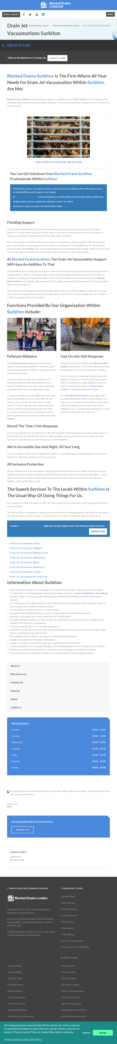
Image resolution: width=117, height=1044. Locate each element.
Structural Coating (70, 984)
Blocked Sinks (14, 966)
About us (15, 666)
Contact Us (97, 531)
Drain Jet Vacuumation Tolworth (26, 572)
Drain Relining (101, 593)
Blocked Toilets (15, 978)
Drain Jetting (67, 922)
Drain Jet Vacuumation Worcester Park (29, 576)
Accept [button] (102, 1033)
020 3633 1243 (18, 45)
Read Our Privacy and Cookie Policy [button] (23, 1039)
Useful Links (70, 957)
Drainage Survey (15, 984)
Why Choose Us (19, 674)
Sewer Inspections (17, 997)
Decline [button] (86, 1033)
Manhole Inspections (71, 1003)
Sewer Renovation (16, 1003)
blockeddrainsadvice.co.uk (74, 1016)
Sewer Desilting (69, 978)
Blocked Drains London (31, 898)
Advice (14, 699)
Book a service (11, 14)
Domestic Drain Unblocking (20, 1016)
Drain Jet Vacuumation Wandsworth (28, 567)
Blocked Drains (69, 896)
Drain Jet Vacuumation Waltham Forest (29, 553)
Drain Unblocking (69, 909)
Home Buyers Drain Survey (74, 1010)
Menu (110, 14)
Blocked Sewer (15, 991)
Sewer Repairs (68, 966)
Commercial (17, 682)
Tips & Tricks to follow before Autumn (58, 162)
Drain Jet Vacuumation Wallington (27, 548)
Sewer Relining (68, 972)
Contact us (16, 707)
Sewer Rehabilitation (84, 593)
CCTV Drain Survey (70, 997)
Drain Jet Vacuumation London (25, 543)
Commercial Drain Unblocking (75, 947)
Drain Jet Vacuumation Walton (25, 562)
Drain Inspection (69, 915)
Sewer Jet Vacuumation (73, 991)
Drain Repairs (68, 928)
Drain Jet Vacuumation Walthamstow (28, 557)
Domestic (15, 691)
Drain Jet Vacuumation (72, 941)
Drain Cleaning (68, 903)
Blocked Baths (15, 972)
